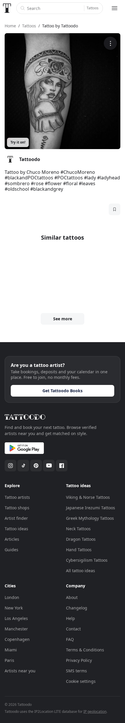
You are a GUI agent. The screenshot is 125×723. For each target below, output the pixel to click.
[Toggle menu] (114, 8)
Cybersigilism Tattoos (87, 560)
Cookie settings (81, 681)
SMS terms (76, 670)
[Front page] (7, 8)
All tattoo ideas (80, 570)
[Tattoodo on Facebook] (61, 465)
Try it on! (17, 142)
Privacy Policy (79, 660)
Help (70, 618)
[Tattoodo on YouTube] (49, 465)
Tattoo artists (17, 497)
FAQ (70, 639)
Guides (11, 549)
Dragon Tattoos (81, 539)
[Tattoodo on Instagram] (10, 465)
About (72, 597)
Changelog (76, 608)
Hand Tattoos (79, 549)
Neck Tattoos (78, 528)
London (12, 597)
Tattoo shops (17, 507)
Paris (9, 660)
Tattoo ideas (16, 528)
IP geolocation (94, 711)
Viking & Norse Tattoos (88, 497)
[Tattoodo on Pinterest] (36, 465)
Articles (12, 539)
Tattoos (93, 8)
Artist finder (16, 518)
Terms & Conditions (85, 650)
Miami (11, 650)
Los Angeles (16, 618)
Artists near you (20, 670)
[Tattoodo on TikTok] (23, 465)
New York (14, 608)
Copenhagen (17, 639)
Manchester (16, 629)
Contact (73, 629)
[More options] (110, 43)
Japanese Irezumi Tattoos (90, 507)
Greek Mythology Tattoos (90, 518)
